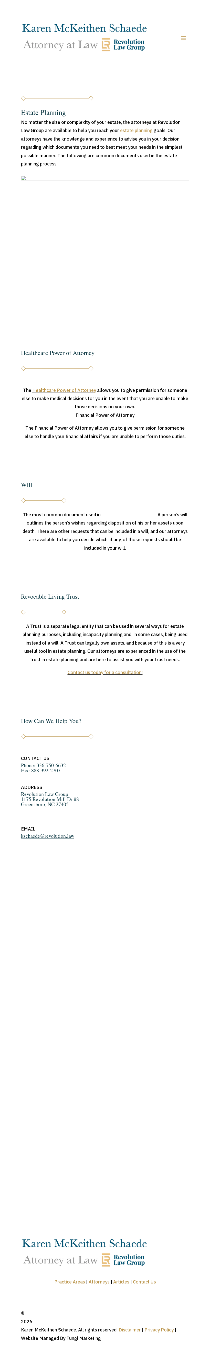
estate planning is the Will (128, 515)
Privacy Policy (159, 1330)
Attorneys (99, 1282)
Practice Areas (69, 1282)
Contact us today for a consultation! (105, 672)
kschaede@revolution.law (47, 835)
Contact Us (144, 1282)
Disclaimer (130, 1330)
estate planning (136, 130)
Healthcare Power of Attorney (64, 390)
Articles (120, 1282)
